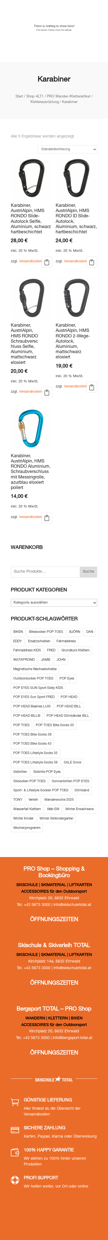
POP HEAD (69, 697)
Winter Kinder (23, 818)
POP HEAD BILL (69, 706)
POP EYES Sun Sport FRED (34, 697)
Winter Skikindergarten (56, 818)
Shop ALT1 (34, 97)
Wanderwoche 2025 (59, 800)
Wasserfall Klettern (27, 809)
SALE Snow (72, 762)
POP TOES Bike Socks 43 (32, 743)
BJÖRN (74, 632)
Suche (88, 572)
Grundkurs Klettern (75, 650)
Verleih (33, 800)
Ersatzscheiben (39, 641)
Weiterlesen (46, 262)
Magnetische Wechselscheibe (34, 669)
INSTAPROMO (24, 660)
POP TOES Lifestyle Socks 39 (35, 762)
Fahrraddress (66, 641)
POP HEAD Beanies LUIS (32, 706)
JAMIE (45, 660)
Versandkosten (30, 261)
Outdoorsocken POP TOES (33, 678)
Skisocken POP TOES (29, 781)
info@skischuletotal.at (72, 905)
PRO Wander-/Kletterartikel (68, 97)
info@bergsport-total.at (72, 1038)
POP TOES (21, 725)
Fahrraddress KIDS (27, 650)
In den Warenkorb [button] (46, 392)
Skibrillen (20, 772)
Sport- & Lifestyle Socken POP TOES (40, 790)
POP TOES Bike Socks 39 (32, 734)
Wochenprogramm (26, 828)
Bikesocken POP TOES (46, 632)
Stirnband (81, 790)
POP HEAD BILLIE (26, 716)
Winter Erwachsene (79, 809)
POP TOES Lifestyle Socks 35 (35, 753)
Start (19, 97)
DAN (89, 632)
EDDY (17, 641)
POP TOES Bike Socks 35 (55, 725)
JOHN (61, 660)
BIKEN (18, 632)
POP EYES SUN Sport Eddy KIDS (38, 688)
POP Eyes (67, 678)
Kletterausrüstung (44, 102)
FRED (51, 650)
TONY (17, 800)
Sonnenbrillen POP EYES (70, 781)
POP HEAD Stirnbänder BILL (68, 716)
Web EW (53, 809)
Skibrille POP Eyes (47, 772)
